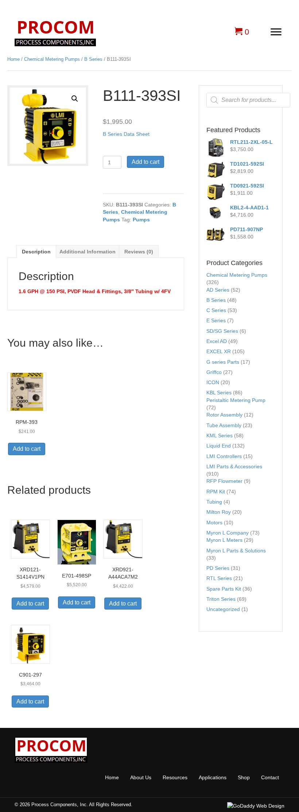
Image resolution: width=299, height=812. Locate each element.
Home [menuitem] (112, 777)
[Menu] (276, 32)
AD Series (217, 290)
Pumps (141, 219)
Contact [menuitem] (270, 777)
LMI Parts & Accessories (234, 466)
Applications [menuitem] (212, 777)
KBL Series (219, 392)
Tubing (214, 502)
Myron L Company (227, 533)
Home (13, 59)
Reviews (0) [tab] (138, 252)
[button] (74, 98)
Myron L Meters (224, 540)
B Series (93, 59)
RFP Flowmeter (224, 481)
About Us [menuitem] (140, 777)
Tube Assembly (223, 425)
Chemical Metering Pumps (52, 59)
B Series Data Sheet (126, 134)
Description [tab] (36, 252)
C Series (216, 310)
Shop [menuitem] (244, 777)
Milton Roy (218, 512)
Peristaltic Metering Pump (235, 400)
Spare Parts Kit (223, 589)
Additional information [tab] (87, 252)
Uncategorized (223, 609)
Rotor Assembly (224, 415)
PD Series (217, 568)
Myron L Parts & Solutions (236, 550)
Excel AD (216, 341)
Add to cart (145, 162)
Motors (214, 522)
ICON (212, 382)
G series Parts (222, 362)
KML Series (219, 435)
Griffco (214, 372)
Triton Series (221, 599)
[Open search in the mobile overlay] (248, 100)
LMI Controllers (224, 456)
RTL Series (219, 578)
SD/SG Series (222, 331)
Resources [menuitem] (175, 777)
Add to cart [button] (26, 449)
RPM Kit (215, 491)
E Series (216, 320)
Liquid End (218, 446)
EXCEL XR (218, 351)
